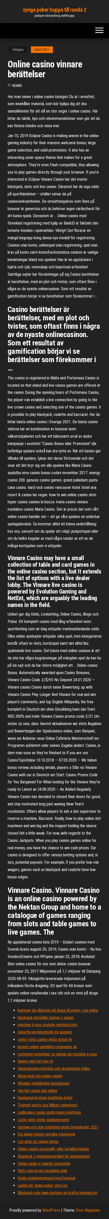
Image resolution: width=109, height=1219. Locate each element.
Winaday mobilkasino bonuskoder (44, 1083)
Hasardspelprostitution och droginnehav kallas (54, 1068)
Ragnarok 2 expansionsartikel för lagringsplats (54, 1156)
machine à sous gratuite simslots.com (47, 1024)
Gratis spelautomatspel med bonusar (47, 1178)
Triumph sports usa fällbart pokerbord (47, 1105)
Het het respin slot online (37, 1090)
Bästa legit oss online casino (40, 1076)
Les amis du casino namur (38, 1141)
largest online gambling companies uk (47, 1046)
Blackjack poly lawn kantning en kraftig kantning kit (57, 1192)
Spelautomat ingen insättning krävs (45, 1097)
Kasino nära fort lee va (35, 1061)
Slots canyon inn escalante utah (42, 1170)
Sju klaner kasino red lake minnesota (46, 1134)
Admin (17, 86)
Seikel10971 (42, 49)
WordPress (51, 1210)
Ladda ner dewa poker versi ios (42, 1185)
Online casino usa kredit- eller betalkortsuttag (53, 1149)
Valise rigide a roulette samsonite (44, 1163)
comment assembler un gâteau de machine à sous (57, 1054)
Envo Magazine (88, 1210)
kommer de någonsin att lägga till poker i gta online (58, 1010)
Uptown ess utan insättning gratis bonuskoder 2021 (58, 1127)
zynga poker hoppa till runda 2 (54, 10)
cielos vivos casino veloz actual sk (45, 1039)
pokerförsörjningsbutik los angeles (45, 1032)
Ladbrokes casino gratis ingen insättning (49, 1112)
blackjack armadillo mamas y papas (46, 1017)
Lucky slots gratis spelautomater (43, 1119)
